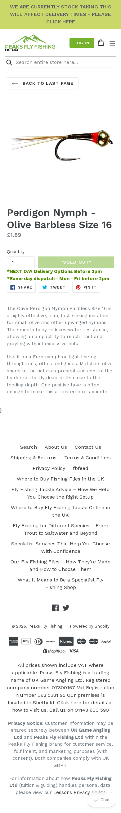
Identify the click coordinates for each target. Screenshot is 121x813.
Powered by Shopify (90, 626)
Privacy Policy (49, 468)
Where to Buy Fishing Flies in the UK (60, 479)
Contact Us (88, 447)
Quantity (16, 251)
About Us (56, 447)
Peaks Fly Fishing (45, 626)
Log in (81, 43)
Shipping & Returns (33, 458)
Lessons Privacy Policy (79, 792)
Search (28, 447)
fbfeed (80, 468)
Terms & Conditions (87, 458)
